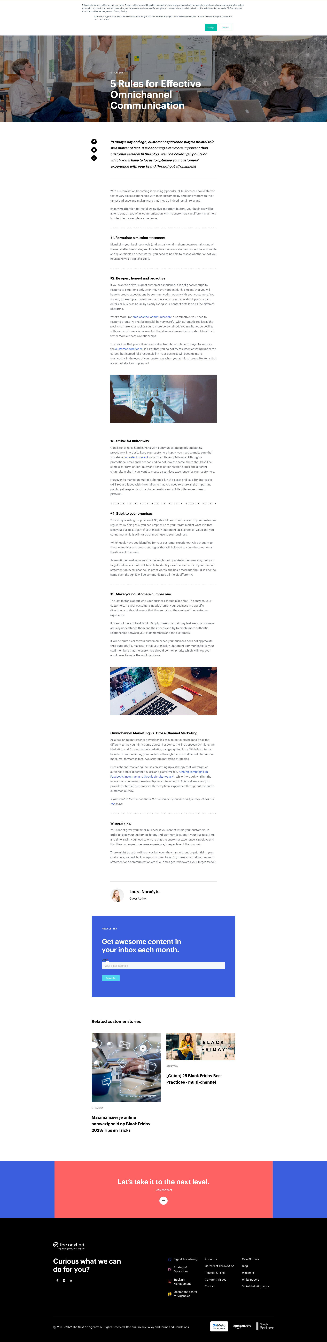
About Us (211, 1259)
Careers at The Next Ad (220, 1266)
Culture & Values (215, 1279)
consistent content (136, 457)
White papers (250, 1279)
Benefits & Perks (215, 1273)
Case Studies (250, 1259)
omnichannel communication (151, 317)
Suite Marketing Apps (256, 1286)
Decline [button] (225, 27)
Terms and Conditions (174, 1327)
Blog (245, 1266)
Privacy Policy (145, 1327)
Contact (210, 1286)
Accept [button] (211, 27)
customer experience (129, 349)
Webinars (248, 1273)
